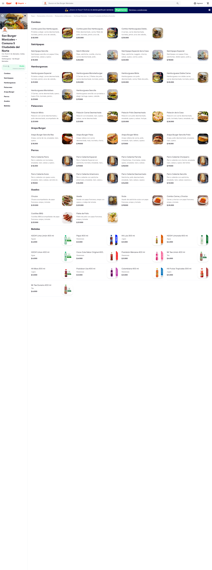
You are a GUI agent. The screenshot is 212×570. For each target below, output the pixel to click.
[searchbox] (111, 3)
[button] (21, 3)
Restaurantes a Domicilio (45, 16)
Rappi (33, 16)
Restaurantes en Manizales (63, 16)
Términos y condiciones (138, 10)
